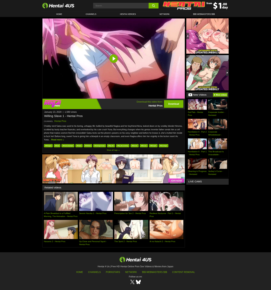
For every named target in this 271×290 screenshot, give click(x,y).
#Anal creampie (68, 145)
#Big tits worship (122, 145)
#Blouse (144, 145)
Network (164, 14)
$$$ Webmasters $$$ (154, 272)
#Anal (57, 145)
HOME (59, 14)
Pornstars (113, 272)
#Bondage (163, 145)
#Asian (79, 145)
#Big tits (111, 145)
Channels (94, 272)
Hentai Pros (60, 121)
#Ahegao (48, 145)
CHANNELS (91, 14)
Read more (56, 139)
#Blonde (134, 145)
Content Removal (183, 272)
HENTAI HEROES (128, 14)
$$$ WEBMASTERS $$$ (204, 14)
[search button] (153, 5)
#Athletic (88, 145)
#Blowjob (153, 145)
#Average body (100, 145)
